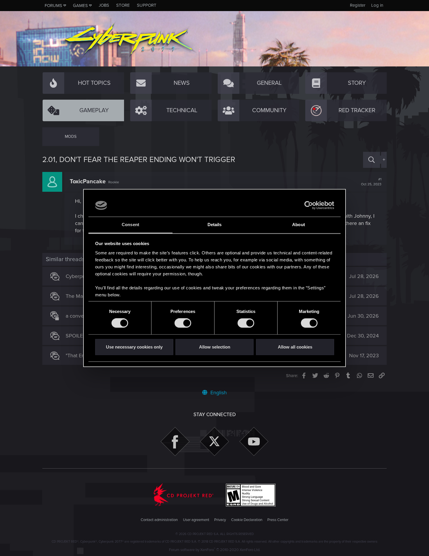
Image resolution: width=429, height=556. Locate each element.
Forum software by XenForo (214, 550)
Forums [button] (53, 5)
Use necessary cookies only (134, 346)
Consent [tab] (130, 224)
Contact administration (159, 520)
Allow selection (214, 346)
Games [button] (80, 5)
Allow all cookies (295, 346)
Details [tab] (214, 224)
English (218, 392)
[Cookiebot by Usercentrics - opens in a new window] (308, 205)
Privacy (220, 520)
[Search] (371, 160)
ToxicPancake (88, 181)
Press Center (277, 520)
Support (146, 5)
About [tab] (298, 224)
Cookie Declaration (246, 520)
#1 (371, 181)
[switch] (183, 323)
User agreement (196, 520)
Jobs (104, 5)
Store (123, 5)
